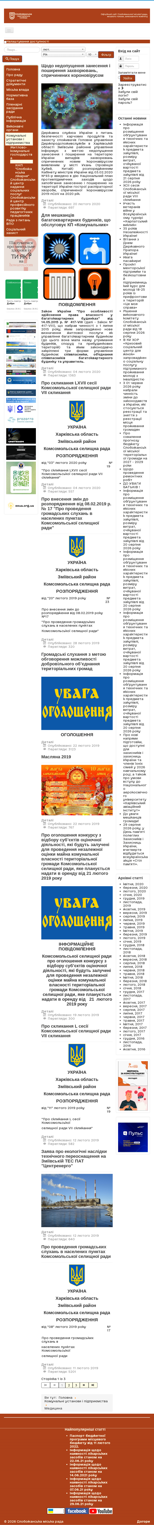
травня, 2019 (134, 927)
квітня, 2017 (133, 1024)
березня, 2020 (135, 887)
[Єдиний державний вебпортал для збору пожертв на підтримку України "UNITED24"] (21, 436)
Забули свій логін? (128, 93)
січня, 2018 (132, 988)
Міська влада (17, 89)
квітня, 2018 (133, 977)
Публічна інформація (16, 118)
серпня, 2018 (134, 963)
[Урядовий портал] (21, 351)
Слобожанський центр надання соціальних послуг (22, 187)
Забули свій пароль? (128, 100)
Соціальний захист (15, 231)
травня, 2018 (133, 974)
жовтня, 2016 (134, 1049)
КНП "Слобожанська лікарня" (23, 170)
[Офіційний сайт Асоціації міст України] (21, 380)
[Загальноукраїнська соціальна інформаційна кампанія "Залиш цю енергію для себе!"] (21, 505)
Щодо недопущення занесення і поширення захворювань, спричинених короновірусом (75, 70)
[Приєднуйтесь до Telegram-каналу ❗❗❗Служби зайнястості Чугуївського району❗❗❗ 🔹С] (21, 478)
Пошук (14, 58)
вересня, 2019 (135, 913)
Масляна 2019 (56, 756)
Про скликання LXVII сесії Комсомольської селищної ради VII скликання (76, 387)
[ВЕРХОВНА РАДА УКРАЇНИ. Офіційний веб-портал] (21, 344)
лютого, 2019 (134, 938)
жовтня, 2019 (134, 909)
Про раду (14, 75)
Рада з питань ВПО (18, 221)
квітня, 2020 (133, 884)
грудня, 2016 (133, 1038)
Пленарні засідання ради (14, 108)
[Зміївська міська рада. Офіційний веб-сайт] (21, 331)
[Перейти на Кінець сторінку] (93, 1385)
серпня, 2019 (134, 916)
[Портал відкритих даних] (21, 392)
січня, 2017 (132, 1035)
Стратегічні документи (16, 82)
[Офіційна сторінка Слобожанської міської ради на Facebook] (77, 1510)
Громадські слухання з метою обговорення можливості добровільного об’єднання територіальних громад (73, 661)
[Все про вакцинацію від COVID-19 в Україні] (21, 400)
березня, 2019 (135, 934)
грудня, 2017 (133, 992)
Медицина (19, 161)
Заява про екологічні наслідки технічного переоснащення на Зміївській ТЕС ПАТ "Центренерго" (74, 1158)
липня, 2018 (132, 966)
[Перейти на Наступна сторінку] (84, 1385)
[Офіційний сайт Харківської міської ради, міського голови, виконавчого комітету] (21, 324)
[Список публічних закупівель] (21, 420)
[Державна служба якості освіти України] (21, 409)
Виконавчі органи (14, 128)
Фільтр (106, 54)
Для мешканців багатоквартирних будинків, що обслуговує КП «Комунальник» (75, 220)
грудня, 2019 (134, 898)
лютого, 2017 (134, 1031)
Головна (13, 69)
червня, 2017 (134, 1017)
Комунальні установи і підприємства (18, 139)
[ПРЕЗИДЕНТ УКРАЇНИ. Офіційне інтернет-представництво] (21, 337)
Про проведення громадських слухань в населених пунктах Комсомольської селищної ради (76, 1251)
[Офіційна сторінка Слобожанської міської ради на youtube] (100, 1510)
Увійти (127, 78)
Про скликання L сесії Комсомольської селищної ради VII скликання (76, 1031)
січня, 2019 (132, 941)
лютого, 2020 (134, 891)
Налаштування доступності (28, 41)
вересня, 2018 (135, 959)
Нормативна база (17, 97)
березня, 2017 (135, 1027)
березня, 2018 (135, 981)
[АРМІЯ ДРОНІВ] (21, 452)
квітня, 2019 (133, 930)
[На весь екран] (77, 790)
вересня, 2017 (135, 1006)
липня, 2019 (133, 920)
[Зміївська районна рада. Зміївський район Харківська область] (21, 365)
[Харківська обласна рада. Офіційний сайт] (21, 359)
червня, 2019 (134, 923)
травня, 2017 (133, 1020)
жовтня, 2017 (134, 1002)
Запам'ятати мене (132, 72)
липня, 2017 (132, 1013)
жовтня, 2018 (134, 956)
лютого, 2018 (134, 984)
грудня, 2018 (133, 945)
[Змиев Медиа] (21, 372)
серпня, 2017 (134, 1009)
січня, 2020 (132, 895)
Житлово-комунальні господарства (21, 152)
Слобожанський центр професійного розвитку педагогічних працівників (22, 206)
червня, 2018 (134, 970)
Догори (143, 1521)
